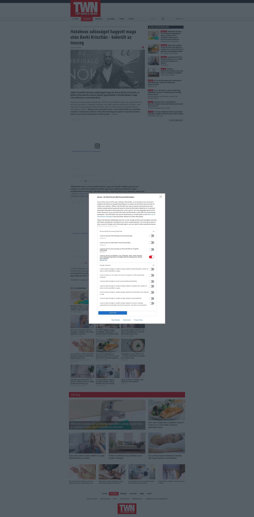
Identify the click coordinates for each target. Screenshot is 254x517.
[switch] (151, 235)
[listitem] (127, 231)
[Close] (161, 197)
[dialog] (127, 258)
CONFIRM (112, 313)
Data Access (127, 320)
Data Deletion (116, 320)
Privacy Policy (138, 320)
